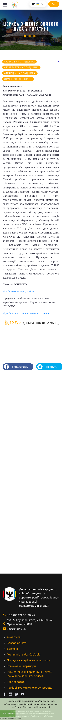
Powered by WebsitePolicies (11, 718)
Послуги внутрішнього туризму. (29, 660)
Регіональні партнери (21, 666)
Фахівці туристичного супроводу (29, 687)
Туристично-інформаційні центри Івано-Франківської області (29, 674)
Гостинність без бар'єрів (23, 654)
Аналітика (13, 637)
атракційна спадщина (20, 73)
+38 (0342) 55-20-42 (21, 615)
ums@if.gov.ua (16, 629)
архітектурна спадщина (21, 67)
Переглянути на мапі (41, 322)
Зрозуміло (8, 713)
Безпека (12, 648)
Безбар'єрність (17, 643)
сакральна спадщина (19, 61)
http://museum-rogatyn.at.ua (18, 291)
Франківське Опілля (18, 78)
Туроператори (16, 681)
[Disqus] (31, 417)
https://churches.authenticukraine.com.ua (26, 313)
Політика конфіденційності (36, 707)
